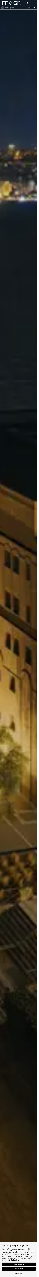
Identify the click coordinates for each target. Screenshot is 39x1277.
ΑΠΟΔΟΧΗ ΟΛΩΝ (19, 1264)
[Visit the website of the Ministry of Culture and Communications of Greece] (7, 7)
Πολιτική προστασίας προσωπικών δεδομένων (17, 1259)
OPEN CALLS (32, 7)
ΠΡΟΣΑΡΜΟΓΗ (19, 1273)
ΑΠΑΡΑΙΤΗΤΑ (19, 1269)
